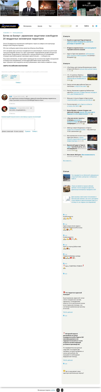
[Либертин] (4, 111)
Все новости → (67, 161)
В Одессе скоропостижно (75, 48)
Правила (27, 131)
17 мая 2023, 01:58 (23, 108)
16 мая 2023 (6, 32)
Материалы (27, 26)
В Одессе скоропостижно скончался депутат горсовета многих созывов (28, 13)
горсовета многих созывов (76, 49)
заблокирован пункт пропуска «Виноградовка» (80, 54)
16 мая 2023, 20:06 (18, 96)
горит (69, 147)
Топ (50, 26)
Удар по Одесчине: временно (76, 54)
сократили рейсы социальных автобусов (79, 100)
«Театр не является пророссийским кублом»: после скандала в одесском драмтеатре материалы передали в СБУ (83, 187)
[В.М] (4, 100)
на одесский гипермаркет (76, 122)
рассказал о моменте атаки (74, 121)
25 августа (66, 36)
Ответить (12, 103)
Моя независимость (88, 155)
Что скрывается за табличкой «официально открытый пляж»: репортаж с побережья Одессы (85, 176)
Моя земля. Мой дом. (74, 155)
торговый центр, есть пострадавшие (76, 148)
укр (77, 26)
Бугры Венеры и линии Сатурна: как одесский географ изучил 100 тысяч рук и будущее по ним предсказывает (67, 13)
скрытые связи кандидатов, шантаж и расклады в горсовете (80, 42)
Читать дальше (68, 312)
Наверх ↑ (18, 82)
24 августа (66, 63)
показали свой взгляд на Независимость (77, 77)
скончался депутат (90, 48)
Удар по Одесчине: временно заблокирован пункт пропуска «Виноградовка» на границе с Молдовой (47, 13)
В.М (10, 96)
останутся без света (80, 86)
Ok (58, 390)
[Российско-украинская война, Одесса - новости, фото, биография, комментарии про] (6, 77)
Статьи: (66, 171)
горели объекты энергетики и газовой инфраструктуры (76, 139)
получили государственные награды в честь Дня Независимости (82, 93)
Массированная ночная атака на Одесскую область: (77, 136)
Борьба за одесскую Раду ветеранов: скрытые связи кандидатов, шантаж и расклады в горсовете (10, 13)
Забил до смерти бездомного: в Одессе (79, 128)
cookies (53, 390)
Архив (40, 26)
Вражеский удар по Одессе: (76, 145)
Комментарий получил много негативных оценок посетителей (21, 117)
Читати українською (18, 32)
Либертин (12, 108)
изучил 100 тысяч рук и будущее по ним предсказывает (81, 113)
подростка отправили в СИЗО (76, 129)
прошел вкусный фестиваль (88, 69)
